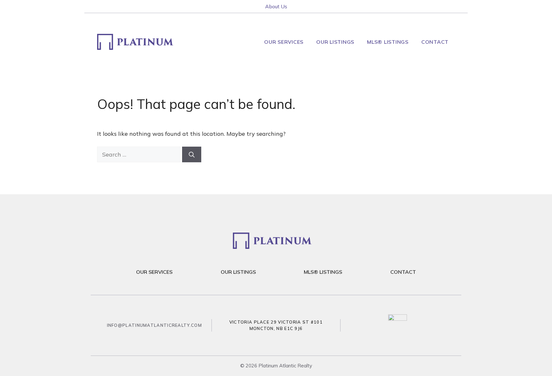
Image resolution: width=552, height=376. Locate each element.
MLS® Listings (388, 42)
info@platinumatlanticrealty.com (154, 325)
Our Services (283, 42)
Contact (434, 42)
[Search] (191, 154)
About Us (276, 6)
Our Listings (335, 42)
